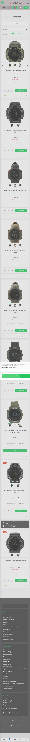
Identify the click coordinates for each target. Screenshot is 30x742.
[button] (11, 376)
